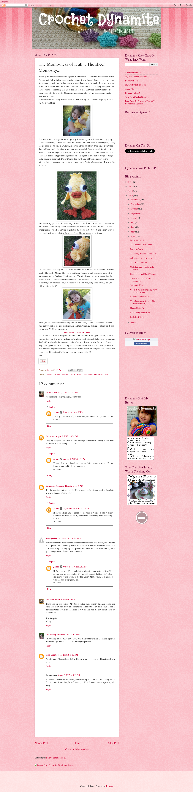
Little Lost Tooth (137, 316)
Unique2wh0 (51, 392)
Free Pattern (82, 374)
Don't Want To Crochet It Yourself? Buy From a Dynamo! (140, 102)
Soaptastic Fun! (136, 285)
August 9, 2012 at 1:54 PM (74, 458)
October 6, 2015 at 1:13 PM (68, 634)
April (133, 236)
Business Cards (136, 249)
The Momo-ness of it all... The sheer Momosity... (142, 302)
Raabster (50, 599)
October (134, 208)
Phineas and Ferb (101, 374)
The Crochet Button (138, 262)
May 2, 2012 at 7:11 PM (68, 392)
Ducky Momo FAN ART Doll (77, 332)
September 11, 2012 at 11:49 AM (69, 485)
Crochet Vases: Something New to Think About (143, 291)
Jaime (49, 369)
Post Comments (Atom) (56, 757)
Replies (52, 406)
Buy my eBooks (131, 80)
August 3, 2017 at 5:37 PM (69, 675)
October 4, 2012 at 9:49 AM (69, 538)
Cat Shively (51, 634)
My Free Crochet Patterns (136, 76)
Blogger (109, 786)
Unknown (50, 436)
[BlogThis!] (72, 370)
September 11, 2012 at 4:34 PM (76, 508)
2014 (130, 186)
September (136, 213)
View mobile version (77, 749)
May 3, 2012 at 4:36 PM (73, 412)
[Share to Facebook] (78, 370)
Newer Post (41, 743)
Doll (54, 374)
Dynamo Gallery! (132, 93)
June (133, 227)
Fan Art (73, 374)
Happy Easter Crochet (139, 308)
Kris (48, 654)
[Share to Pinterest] (80, 370)
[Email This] (69, 370)
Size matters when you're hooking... (140, 279)
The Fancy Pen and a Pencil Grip (144, 253)
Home (77, 743)
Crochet (48, 374)
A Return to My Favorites (141, 258)
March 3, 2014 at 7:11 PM (65, 599)
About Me (129, 88)
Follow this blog (141, 343)
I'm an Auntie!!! (137, 240)
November (135, 204)
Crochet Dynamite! (133, 72)
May (133, 231)
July (133, 222)
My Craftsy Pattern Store (135, 84)
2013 (130, 191)
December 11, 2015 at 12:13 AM (64, 654)
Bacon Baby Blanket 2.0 (140, 312)
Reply (48, 400)
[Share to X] (75, 370)
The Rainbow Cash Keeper (141, 244)
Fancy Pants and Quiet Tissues (142, 273)
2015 (130, 181)
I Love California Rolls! (140, 296)
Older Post (113, 743)
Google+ (4, 1)
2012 (130, 195)
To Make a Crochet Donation (137, 97)
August (134, 217)
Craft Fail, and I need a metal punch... (142, 268)
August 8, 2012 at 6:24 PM (66, 436)
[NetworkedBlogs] (141, 339)
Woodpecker (51, 538)
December (135, 199)
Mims (90, 374)
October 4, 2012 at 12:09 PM (75, 566)
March (134, 322)
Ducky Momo (63, 374)
